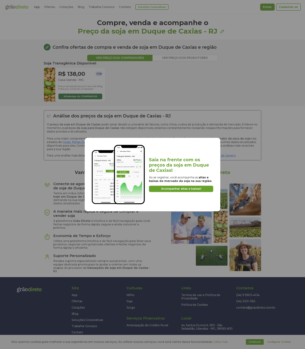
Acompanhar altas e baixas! (181, 188)
